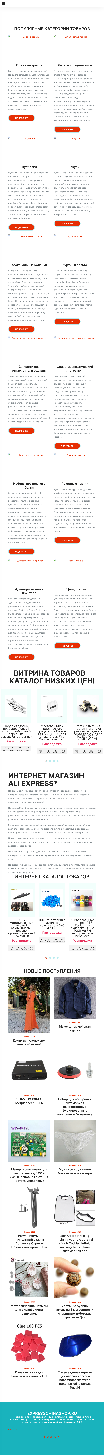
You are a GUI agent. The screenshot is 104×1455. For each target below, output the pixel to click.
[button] (46, 761)
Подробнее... (16, 718)
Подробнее (21, 118)
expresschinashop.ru (52, 1413)
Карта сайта (14, 1429)
